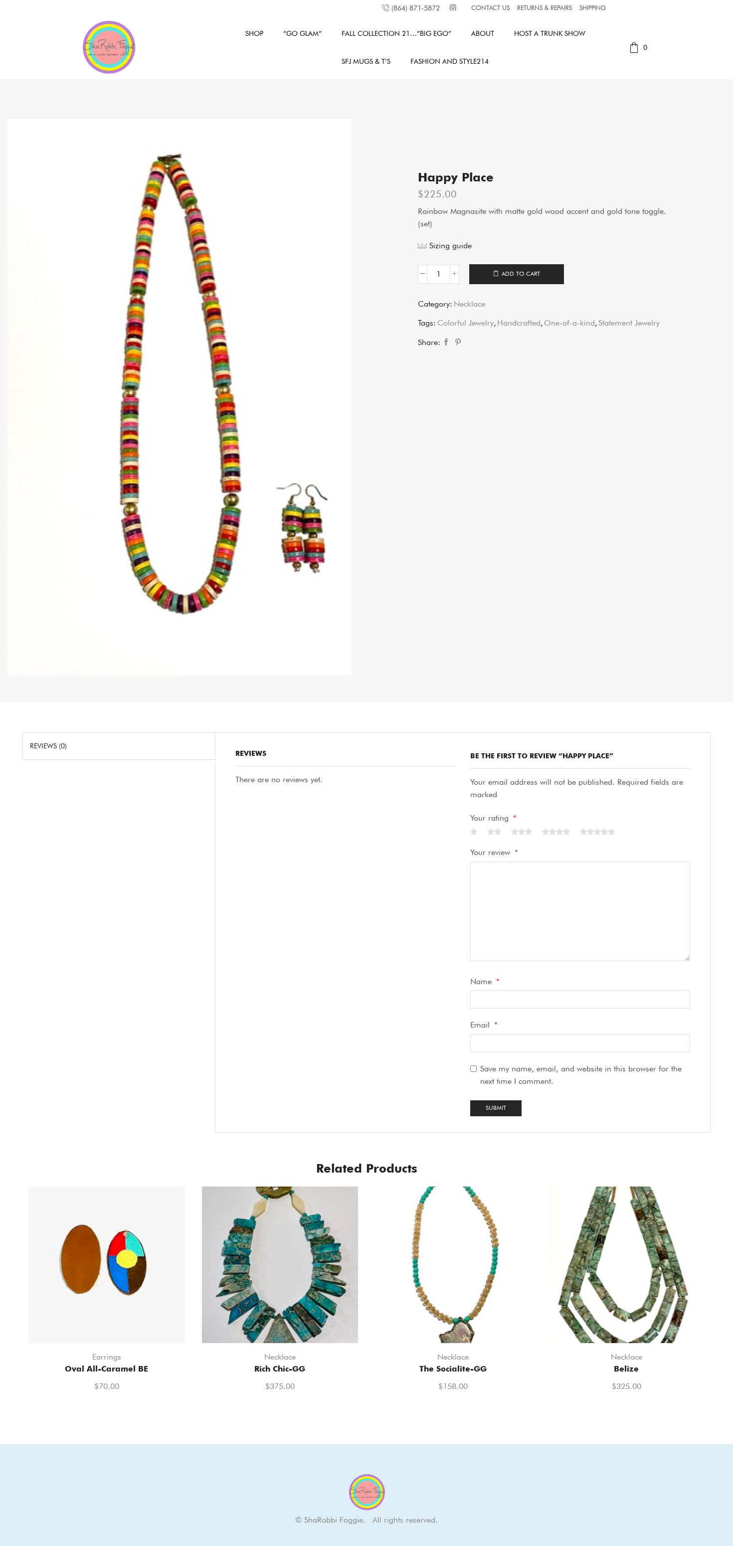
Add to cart (521, 273)
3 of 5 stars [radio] (521, 831)
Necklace (469, 304)
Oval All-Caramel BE (106, 1369)
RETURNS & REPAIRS (544, 7)
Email (484, 1025)
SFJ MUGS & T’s (366, 61)
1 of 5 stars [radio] (473, 831)
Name (485, 981)
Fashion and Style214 (449, 61)
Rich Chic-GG (279, 1369)
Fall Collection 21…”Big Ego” (396, 33)
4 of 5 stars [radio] (556, 831)
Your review (494, 852)
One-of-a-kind (569, 323)
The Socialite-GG (453, 1369)
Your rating (493, 818)
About (482, 33)
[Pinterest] (456, 342)
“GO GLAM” (302, 33)
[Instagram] (453, 8)
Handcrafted (519, 323)
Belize (626, 1369)
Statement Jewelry (629, 323)
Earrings (106, 1357)
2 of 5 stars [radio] (494, 831)
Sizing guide (450, 245)
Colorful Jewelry (465, 323)
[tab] (48, 746)
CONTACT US (490, 7)
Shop (254, 33)
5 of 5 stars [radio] (597, 831)
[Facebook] (446, 342)
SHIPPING (592, 7)
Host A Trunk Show (549, 33)
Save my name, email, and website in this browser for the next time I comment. (581, 1075)
